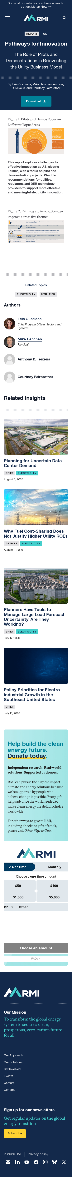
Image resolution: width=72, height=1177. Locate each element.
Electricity (26, 294)
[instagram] (45, 1162)
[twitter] (64, 1162)
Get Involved (12, 1069)
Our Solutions (13, 1062)
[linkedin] (17, 1162)
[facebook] (36, 1162)
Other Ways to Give (37, 830)
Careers (9, 1083)
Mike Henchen (42, 84)
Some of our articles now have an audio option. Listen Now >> (36, 5)
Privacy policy (38, 1154)
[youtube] (26, 1162)
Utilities (48, 294)
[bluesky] (54, 1162)
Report (32, 33)
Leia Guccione (21, 84)
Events (8, 1076)
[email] (8, 1162)
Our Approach (13, 1055)
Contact (9, 1090)
